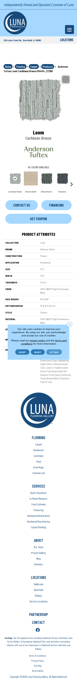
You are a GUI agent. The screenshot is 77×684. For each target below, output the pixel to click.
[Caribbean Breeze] (15, 178)
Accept (22, 352)
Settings (54, 352)
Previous (5, 179)
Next (71, 179)
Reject (37, 352)
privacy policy (37, 340)
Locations (66, 40)
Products (48, 66)
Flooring (20, 66)
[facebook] (38, 630)
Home (8, 66)
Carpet (33, 66)
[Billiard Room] (46, 178)
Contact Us (21, 205)
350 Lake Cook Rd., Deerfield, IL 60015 (22, 40)
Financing (56, 205)
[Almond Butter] (31, 178)
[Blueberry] (62, 178)
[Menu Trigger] (69, 29)
